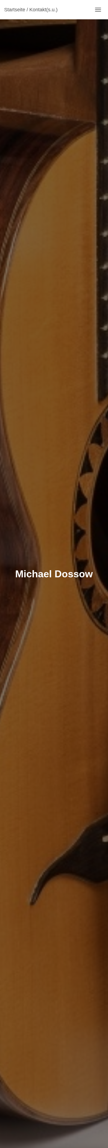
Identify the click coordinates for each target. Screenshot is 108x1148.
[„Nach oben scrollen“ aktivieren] (97, 1137)
